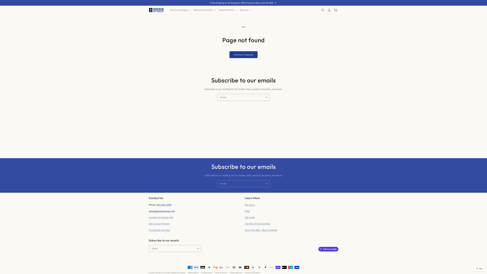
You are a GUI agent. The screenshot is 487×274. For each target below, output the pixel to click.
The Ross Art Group (162, 273)
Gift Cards (250, 217)
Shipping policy (236, 272)
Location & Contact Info (161, 217)
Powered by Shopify (177, 273)
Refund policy (193, 272)
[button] (180, 10)
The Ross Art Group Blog (257, 223)
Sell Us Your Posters (159, 223)
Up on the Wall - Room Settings (261, 230)
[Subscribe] (266, 97)
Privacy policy (207, 272)
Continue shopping (243, 54)
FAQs (247, 211)
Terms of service (221, 272)
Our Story (250, 204)
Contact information (252, 272)
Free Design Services (159, 230)
